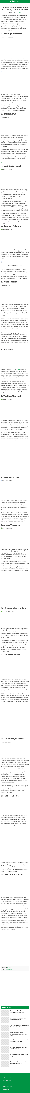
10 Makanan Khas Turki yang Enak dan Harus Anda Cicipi (19, 1040)
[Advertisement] (15, 458)
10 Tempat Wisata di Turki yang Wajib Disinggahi (18, 1047)
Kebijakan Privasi (7, 1086)
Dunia (8, 967)
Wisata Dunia (8, 969)
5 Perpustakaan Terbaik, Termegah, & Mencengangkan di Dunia (18, 1034)
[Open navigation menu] (2, 1)
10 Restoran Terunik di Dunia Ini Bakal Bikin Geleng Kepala (18, 1011)
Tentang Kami (6, 1077)
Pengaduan (6, 1089)
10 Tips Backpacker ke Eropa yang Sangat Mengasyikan (19, 1055)
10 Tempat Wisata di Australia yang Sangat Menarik (18, 1062)
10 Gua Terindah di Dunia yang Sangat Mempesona (18, 1018)
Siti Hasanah (18, 12)
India (19, 369)
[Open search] (27, 1)
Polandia (9, 249)
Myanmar (19, 59)
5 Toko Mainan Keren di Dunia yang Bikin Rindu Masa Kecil (19, 1026)
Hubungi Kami (6, 1080)
